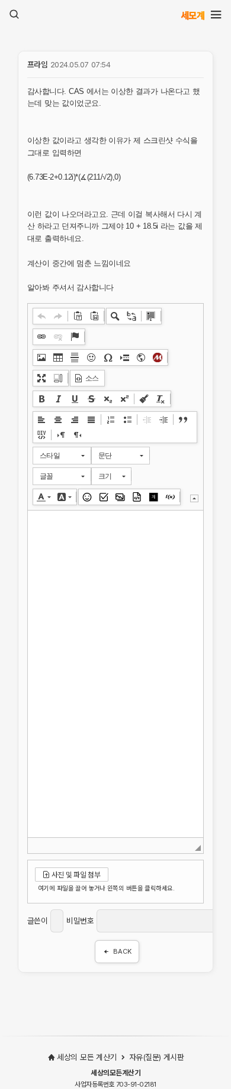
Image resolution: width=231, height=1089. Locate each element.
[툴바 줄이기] (194, 498)
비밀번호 (80, 920)
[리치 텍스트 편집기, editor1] (115, 674)
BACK (122, 951)
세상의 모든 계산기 (86, 1057)
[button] (41, 316)
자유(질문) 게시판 (155, 1057)
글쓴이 (37, 920)
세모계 (193, 15)
